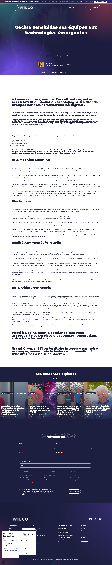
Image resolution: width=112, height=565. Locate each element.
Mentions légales (75, 559)
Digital (73, 472)
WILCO (83, 525)
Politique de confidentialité (61, 559)
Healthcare (50, 472)
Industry (25, 472)
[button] (16, 8)
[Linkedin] (70, 7)
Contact (84, 542)
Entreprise (59, 452)
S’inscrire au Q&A (100, 1)
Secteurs (13, 525)
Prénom (21, 443)
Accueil (44, 72)
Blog (83, 537)
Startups (36, 525)
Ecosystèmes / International (39, 543)
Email (21, 452)
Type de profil (24, 461)
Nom (57, 443)
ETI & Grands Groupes (56, 72)
